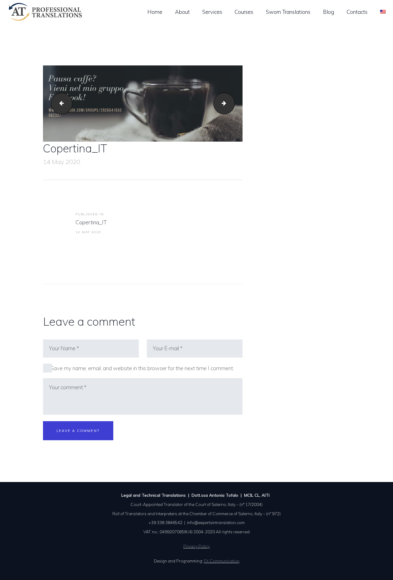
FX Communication (221, 560)
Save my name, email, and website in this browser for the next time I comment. (142, 368)
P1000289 (59, 103)
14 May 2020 (61, 162)
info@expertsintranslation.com (216, 522)
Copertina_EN (232, 103)
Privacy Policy (196, 546)
